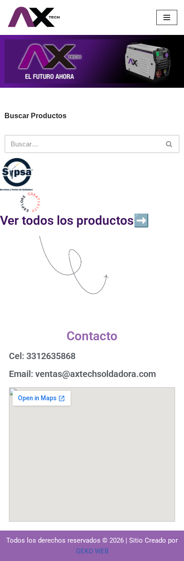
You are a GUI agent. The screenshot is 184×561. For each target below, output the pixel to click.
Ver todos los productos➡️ (74, 220)
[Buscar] (169, 144)
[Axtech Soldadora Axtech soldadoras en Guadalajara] (33, 17)
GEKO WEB (92, 551)
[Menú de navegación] (166, 17)
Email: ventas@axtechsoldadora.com (82, 373)
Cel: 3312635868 (42, 356)
